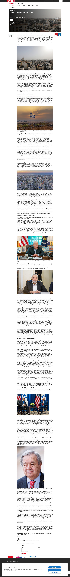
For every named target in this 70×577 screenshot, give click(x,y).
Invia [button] (24, 553)
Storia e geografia (36, 540)
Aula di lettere (18, 3)
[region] (35, 569)
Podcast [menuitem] (29, 5)
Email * (39, 547)
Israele (25, 543)
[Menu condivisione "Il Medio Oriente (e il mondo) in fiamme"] (10, 24)
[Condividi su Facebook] (18, 538)
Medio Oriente (29, 543)
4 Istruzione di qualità (20, 540)
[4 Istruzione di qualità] (56, 34)
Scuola (34, 562)
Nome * (22, 547)
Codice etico (42, 561)
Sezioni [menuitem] (13, 5)
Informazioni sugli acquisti (52, 561)
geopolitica (20, 543)
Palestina (32, 543)
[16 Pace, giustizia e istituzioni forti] (59, 34)
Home (34, 561)
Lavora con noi (57, 561)
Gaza (17, 543)
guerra (23, 543)
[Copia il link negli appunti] (17, 538)
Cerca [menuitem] (37, 5)
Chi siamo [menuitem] (33, 5)
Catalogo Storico (28, 562)
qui (25, 569)
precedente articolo (32, 96)
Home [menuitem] (9, 5)
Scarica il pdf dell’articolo (10, 36)
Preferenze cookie (54, 572)
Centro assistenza (51, 562)
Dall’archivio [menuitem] (18, 5)
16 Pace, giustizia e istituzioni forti (28, 540)
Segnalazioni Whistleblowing (44, 562)
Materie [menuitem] (24, 5)
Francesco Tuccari (13, 23)
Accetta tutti (54, 567)
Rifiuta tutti (54, 569)
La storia (27, 561)
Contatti (57, 562)
